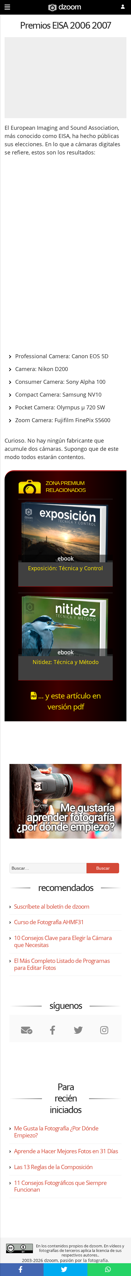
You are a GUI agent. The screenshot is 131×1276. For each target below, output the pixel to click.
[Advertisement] (56, 210)
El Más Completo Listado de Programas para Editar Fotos (62, 964)
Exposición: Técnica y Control (65, 568)
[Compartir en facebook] (22, 1269)
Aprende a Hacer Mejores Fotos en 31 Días (66, 1151)
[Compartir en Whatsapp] (109, 1269)
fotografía (98, 1260)
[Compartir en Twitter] (65, 1269)
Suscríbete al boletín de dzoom (51, 906)
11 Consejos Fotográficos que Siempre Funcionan (60, 1186)
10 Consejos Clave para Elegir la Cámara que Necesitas (63, 941)
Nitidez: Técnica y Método (66, 662)
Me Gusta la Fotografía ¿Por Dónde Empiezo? (56, 1131)
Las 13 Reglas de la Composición (53, 1167)
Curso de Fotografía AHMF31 (49, 922)
